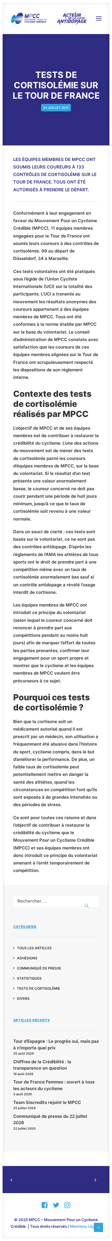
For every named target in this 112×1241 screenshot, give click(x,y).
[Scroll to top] (98, 1227)
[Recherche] (56, 901)
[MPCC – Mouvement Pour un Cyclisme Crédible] (48, 18)
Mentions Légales (86, 1226)
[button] (99, 18)
